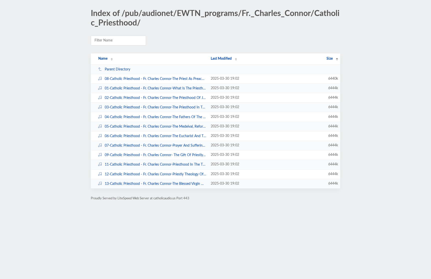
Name (103, 58)
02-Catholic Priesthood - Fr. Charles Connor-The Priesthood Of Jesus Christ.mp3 (155, 98)
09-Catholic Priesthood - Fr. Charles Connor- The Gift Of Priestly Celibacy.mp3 (155, 155)
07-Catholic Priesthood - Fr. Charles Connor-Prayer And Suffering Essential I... (155, 145)
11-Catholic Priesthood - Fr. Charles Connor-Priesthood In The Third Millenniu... (155, 164)
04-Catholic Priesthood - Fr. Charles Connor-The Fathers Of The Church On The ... (155, 117)
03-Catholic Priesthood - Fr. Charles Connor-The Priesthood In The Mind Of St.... (155, 107)
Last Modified (221, 58)
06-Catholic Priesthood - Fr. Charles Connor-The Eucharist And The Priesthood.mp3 (155, 136)
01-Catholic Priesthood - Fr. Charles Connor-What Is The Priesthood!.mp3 (155, 88)
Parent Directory (117, 69)
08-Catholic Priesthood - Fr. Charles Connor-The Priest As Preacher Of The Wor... (155, 79)
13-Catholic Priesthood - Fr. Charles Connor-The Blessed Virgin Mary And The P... (155, 184)
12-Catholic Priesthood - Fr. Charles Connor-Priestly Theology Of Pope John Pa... (155, 174)
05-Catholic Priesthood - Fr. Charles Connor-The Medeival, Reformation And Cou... (155, 126)
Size (329, 58)
